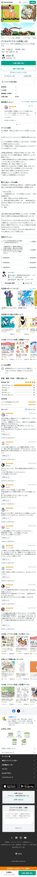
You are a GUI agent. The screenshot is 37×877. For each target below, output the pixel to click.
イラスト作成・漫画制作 (13, 38)
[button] (18, 371)
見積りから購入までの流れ (19, 72)
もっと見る (7, 117)
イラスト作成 (26, 38)
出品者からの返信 (9, 120)
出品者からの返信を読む (8, 438)
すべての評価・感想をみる (29, 102)
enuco (10, 272)
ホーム (3, 38)
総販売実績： (11, 58)
